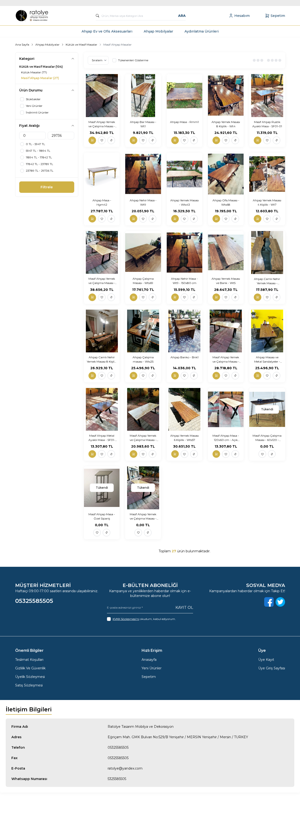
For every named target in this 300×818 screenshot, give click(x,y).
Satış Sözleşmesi (29, 685)
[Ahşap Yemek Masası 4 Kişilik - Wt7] (267, 174)
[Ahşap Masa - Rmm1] (184, 95)
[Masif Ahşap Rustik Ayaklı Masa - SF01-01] (267, 95)
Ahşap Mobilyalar (158, 31)
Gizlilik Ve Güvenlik (30, 668)
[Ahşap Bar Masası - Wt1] (143, 95)
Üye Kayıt (266, 659)
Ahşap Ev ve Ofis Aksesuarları (107, 31)
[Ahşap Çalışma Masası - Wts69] (143, 252)
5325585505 (117, 779)
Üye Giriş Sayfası (271, 668)
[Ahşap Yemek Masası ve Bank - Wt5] (226, 252)
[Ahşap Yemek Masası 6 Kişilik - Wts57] (184, 409)
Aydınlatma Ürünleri (202, 31)
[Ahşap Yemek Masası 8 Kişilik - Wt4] (226, 95)
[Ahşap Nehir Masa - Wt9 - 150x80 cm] (184, 252)
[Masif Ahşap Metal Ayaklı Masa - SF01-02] (102, 409)
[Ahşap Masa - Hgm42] (102, 174)
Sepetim (149, 677)
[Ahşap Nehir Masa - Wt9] (143, 174)
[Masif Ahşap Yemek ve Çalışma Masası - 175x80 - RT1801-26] (102, 95)
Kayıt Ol (184, 607)
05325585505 (118, 747)
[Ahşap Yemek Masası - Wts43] (184, 174)
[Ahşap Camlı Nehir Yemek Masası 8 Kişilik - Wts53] (102, 331)
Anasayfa (149, 659)
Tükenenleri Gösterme (133, 60)
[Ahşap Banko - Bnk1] (184, 331)
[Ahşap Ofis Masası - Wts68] (226, 174)
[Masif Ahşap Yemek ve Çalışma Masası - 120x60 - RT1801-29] (143, 409)
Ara (182, 16)
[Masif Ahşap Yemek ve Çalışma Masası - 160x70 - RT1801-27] (226, 331)
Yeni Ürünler (152, 668)
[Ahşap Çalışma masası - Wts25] (143, 331)
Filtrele (47, 187)
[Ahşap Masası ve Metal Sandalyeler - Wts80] (267, 331)
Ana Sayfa (22, 44)
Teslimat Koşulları (29, 659)
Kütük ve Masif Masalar (81, 44)
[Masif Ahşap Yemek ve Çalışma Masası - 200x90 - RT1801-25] (102, 252)
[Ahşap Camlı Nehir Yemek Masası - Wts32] (267, 252)
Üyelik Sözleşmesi (30, 677)
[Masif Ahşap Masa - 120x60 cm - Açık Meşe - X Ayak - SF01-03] (226, 409)
